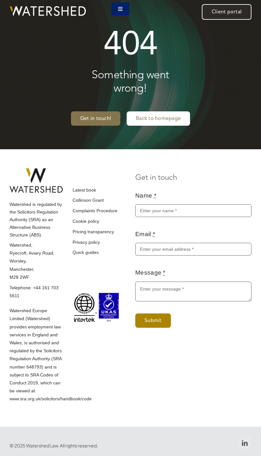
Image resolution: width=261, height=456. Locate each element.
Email (145, 234)
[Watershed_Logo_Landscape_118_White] (48, 9)
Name (145, 195)
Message (150, 272)
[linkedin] (244, 443)
